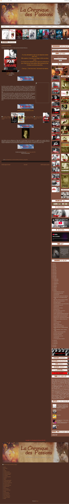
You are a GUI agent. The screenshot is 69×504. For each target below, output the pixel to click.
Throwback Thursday (63, 388)
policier (61, 394)
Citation (65, 380)
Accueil (25, 164)
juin (54, 287)
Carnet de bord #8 (56, 294)
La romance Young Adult (7, 485)
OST (61, 387)
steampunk (60, 395)
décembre (55, 279)
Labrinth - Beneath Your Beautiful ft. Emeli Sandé (61, 313)
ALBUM (4, 498)
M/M (63, 386)
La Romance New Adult (7, 481)
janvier (55, 343)
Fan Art (62, 381)
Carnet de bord (59, 380)
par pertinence (55, 50)
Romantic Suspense (6, 486)
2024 (54, 266)
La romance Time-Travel (7, 473)
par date (60, 50)
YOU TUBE (59, 26)
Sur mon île (65, 387)
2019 (54, 273)
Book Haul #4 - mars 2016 (58, 334)
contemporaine (8, 159)
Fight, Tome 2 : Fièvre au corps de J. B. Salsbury (61, 299)
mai (54, 289)
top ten (67, 395)
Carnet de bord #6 (56, 323)
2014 (54, 346)
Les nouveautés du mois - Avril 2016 (59, 338)
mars (54, 340)
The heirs (55, 320)
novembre (55, 280)
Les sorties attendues (15, 159)
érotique (60, 398)
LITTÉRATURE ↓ (20, 26)
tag (64, 395)
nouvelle (56, 394)
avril (54, 290)
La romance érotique (6, 497)
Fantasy (68, 381)
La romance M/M (6, 492)
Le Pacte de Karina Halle (57, 321)
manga (53, 394)
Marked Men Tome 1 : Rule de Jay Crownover (60, 316)
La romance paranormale (7, 480)
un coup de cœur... (65, 396)
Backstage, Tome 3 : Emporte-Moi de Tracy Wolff (61, 317)
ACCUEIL (4, 26)
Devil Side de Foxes (56, 309)
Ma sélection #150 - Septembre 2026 (62, 404)
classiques (56, 389)
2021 (54, 270)
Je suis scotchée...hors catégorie (62, 383)
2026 (54, 263)
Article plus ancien (45, 164)
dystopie (56, 391)
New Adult (55, 387)
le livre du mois (62, 391)
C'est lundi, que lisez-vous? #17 (58, 305)
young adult (25, 159)
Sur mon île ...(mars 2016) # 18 (58, 333)
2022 (54, 269)
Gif (57, 382)
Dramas (4, 487)
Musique (67, 386)
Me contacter (5, 468)
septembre (55, 283)
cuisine (65, 390)
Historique (62, 382)
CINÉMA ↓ (51, 26)
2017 (54, 276)
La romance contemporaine (7, 482)
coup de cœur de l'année (58, 390)
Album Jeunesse (54, 379)
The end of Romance (6, 493)
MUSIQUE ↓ (37, 26)
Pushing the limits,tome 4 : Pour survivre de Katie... (61, 303)
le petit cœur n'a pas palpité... (61, 393)
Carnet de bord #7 (56, 306)
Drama (53, 381)
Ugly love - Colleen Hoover (58, 324)
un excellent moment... (58, 397)
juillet (55, 286)
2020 (54, 272)
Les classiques (5, 475)
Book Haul (64, 379)
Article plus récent (6, 164)
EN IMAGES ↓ (45, 26)
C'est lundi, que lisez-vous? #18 (58, 293)
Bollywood (59, 379)
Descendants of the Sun (57, 302)
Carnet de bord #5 (56, 337)
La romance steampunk (7, 476)
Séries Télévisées (6, 488)
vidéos (67, 397)
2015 (54, 345)
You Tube (4, 470)
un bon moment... (55, 396)
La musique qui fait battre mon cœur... (58, 384)
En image (58, 381)
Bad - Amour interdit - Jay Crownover (59, 310)
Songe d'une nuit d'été (31, 152)
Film (54, 382)
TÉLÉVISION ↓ (29, 26)
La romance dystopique (7, 474)
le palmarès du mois (59, 392)
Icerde (58, 425)
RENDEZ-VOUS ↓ (12, 26)
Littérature (21, 159)
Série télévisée (54, 388)
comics (60, 389)
